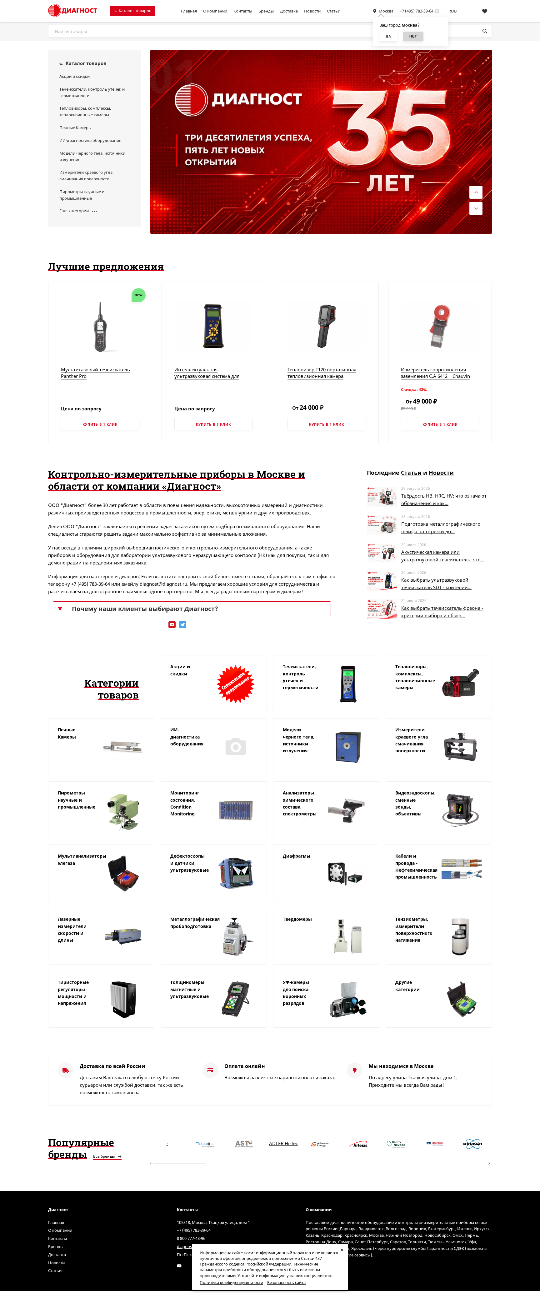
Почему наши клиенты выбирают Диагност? (145, 609)
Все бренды (104, 1156)
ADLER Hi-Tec (283, 1143)
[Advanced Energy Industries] (320, 1143)
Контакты (242, 11)
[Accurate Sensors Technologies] (243, 1143)
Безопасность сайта (286, 1282)
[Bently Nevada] (396, 1143)
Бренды (266, 11)
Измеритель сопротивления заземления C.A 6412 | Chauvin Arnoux (435, 376)
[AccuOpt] (205, 1143)
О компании (215, 11)
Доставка (289, 11)
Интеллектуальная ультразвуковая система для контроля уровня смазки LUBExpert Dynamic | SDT (206, 379)
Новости (312, 11)
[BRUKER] (473, 1143)
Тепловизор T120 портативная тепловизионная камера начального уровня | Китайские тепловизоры (325, 379)
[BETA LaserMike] (435, 1143)
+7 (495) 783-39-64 (416, 11)
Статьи (333, 11)
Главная (189, 11)
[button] (479, 63)
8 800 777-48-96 (191, 1238)
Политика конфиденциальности (231, 1282)
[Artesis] (358, 1143)
